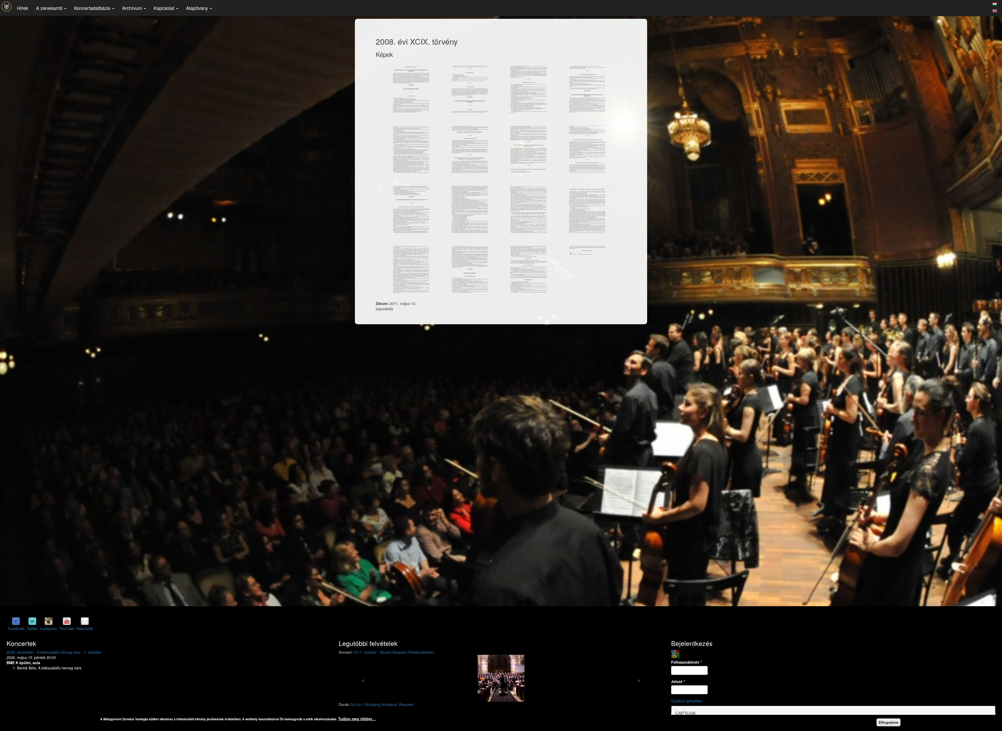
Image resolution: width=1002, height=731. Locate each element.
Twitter (32, 628)
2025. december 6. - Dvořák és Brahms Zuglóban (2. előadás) (58, 652)
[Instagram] (48, 621)
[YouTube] (67, 621)
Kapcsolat (165, 7)
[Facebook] (16, 621)
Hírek (22, 7)
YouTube (66, 628)
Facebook (16, 628)
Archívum (132, 7)
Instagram (48, 628)
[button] (363, 678)
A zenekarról (50, 7)
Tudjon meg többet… (357, 718)
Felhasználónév (686, 662)
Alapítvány (197, 7)
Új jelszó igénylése (686, 700)
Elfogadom (888, 722)
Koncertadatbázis (93, 7)
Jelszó (678, 681)
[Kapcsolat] (85, 621)
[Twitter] (32, 621)
